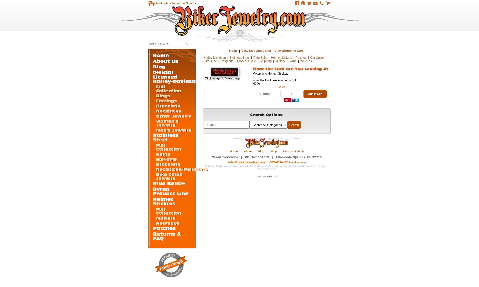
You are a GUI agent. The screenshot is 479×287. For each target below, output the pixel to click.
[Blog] (159, 66)
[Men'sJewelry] (174, 129)
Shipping (266, 61)
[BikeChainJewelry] (170, 176)
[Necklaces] (168, 110)
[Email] (315, 3)
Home (240, 20)
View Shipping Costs (256, 50)
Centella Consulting (321, 166)
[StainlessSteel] (166, 137)
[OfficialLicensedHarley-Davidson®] (178, 76)
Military (280, 61)
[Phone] (321, 3)
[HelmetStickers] (164, 201)
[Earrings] (166, 100)
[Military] (166, 217)
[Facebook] (297, 3)
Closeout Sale (246, 61)
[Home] (161, 55)
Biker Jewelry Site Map (266, 168)
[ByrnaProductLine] (171, 191)
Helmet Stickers (281, 57)
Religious (227, 61)
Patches (301, 57)
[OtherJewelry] (173, 115)
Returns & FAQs (293, 151)
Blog (261, 151)
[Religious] (167, 222)
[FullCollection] (168, 88)
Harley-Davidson (214, 57)
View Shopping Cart (289, 50)
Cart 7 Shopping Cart (267, 176)
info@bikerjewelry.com (246, 162)
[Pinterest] (303, 3)
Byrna (293, 61)
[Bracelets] (168, 105)
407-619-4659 (279, 162)
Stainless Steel (240, 57)
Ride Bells (260, 57)
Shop (273, 151)
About (248, 151)
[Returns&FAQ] (168, 236)
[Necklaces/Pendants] (182, 169)
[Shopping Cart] (328, 3)
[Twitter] (309, 3)
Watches (306, 61)
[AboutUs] (165, 61)
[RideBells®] (169, 183)
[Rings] (163, 95)
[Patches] (164, 228)
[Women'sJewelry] (168, 122)
